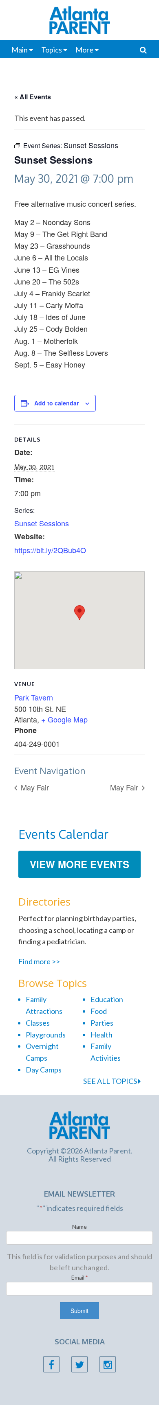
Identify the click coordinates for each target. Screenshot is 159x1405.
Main (19, 49)
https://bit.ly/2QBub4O (50, 550)
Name (79, 1226)
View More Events (79, 864)
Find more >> (39, 961)
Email (79, 1277)
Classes (38, 1022)
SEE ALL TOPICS (110, 1081)
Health (102, 1034)
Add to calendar (56, 403)
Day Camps (44, 1069)
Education (107, 999)
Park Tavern (33, 697)
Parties (102, 1022)
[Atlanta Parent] (79, 1123)
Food (99, 1011)
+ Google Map (64, 719)
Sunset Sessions (41, 523)
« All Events (32, 96)
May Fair (34, 787)
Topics (51, 49)
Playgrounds (46, 1034)
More (84, 49)
